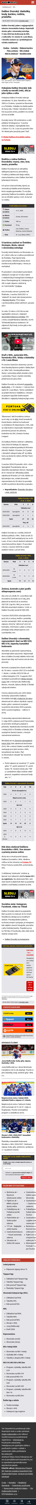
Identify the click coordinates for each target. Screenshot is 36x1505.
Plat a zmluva (12, 51)
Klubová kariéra (26, 48)
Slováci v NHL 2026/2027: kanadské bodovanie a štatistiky (16, 1136)
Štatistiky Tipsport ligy (15, 1288)
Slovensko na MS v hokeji (16, 1351)
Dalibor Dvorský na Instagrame (17, 939)
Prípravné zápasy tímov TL (17, 1269)
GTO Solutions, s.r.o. (10, 1494)
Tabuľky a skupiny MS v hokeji (18, 1358)
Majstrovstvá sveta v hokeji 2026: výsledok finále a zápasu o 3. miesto (16, 1099)
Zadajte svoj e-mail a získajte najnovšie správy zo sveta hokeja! (17, 1163)
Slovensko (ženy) (13, 1342)
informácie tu (4, 998)
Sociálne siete (25, 54)
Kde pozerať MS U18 (14, 1377)
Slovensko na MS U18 (15, 1374)
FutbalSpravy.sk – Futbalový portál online (14, 1212)
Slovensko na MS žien (15, 1396)
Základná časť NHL (14, 1314)
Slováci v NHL (11, 1323)
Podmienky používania (21, 1485)
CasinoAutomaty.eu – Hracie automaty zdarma (14, 1235)
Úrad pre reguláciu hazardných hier (18, 1471)
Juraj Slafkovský (12, 1326)
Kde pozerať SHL (13, 1304)
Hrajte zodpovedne (9, 1434)
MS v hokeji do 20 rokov (23, 699)
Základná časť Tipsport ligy (17, 1279)
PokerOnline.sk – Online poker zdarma (13, 1220)
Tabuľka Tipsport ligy (14, 1282)
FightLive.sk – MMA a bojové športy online (12, 1203)
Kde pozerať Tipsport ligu (16, 1285)
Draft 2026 (10, 1329)
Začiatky (14, 48)
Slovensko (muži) (13, 1339)
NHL (16, 419)
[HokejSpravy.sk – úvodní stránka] (9, 2)
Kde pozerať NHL (13, 1320)
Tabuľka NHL (11, 1317)
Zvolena (18, 286)
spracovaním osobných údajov (21, 1172)
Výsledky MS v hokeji (14, 1355)
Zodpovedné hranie (9, 1474)
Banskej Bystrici (9, 300)
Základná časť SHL (13, 1298)
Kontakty (12, 1483)
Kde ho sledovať (11, 54)
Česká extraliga (12, 1405)
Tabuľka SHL (11, 1301)
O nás (4, 1483)
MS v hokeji (24, 51)
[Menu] (32, 2)
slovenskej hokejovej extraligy (13, 317)
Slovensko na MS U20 (15, 1386)
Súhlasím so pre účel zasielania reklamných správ (18, 1173)
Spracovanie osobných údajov (16, 1488)
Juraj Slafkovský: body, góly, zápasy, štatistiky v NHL (16, 1062)
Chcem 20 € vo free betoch (30, 986)
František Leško (23, 21)
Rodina (6, 48)
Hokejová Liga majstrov (15, 1411)
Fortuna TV (26, 862)
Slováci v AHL (11, 1408)
